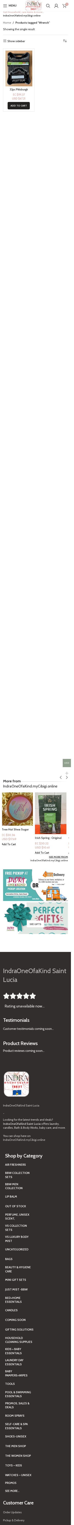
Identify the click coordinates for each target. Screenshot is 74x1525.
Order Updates (12, 1512)
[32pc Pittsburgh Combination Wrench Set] (18, 68)
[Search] (48, 6)
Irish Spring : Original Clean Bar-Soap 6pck (50, 840)
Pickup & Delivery (13, 1520)
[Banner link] (35, 885)
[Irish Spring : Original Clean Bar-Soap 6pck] (52, 813)
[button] (19, 105)
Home (7, 22)
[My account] (56, 6)
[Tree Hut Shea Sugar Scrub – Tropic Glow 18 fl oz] (19, 809)
